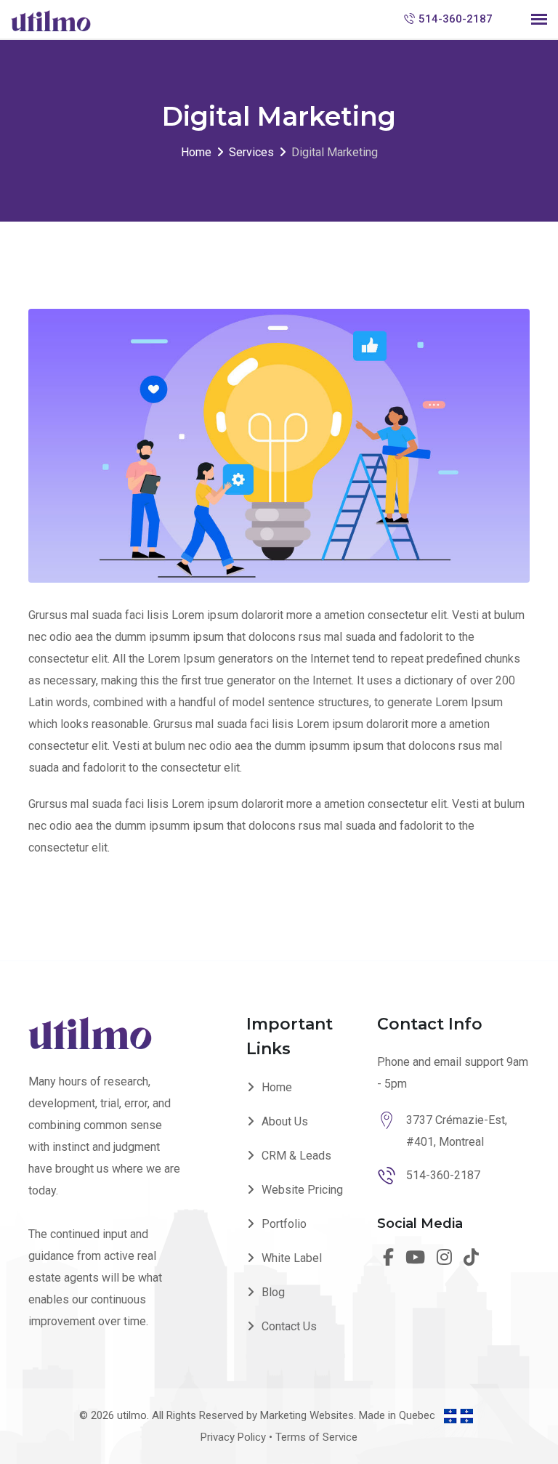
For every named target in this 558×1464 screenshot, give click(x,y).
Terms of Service (316, 1437)
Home (277, 1087)
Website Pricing (302, 1190)
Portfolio (284, 1224)
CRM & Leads (296, 1155)
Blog (273, 1292)
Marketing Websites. (309, 1415)
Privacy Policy (233, 1437)
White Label (292, 1258)
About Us (285, 1121)
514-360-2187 (455, 18)
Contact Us (289, 1326)
